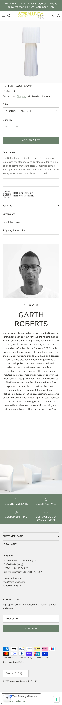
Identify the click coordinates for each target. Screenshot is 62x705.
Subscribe (30, 628)
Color (5, 104)
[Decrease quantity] (5, 126)
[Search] (10, 15)
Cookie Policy (42, 658)
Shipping (21, 96)
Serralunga (14, 681)
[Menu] (3, 15)
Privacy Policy (26, 658)
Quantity (7, 120)
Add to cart (31, 140)
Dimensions (9, 213)
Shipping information (14, 230)
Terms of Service (9, 658)
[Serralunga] (31, 15)
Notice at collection (15, 701)
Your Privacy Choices (24, 696)
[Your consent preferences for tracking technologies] (56, 699)
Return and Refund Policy (13, 662)
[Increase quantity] (18, 126)
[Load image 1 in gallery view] (31, 52)
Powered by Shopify (28, 681)
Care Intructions (11, 222)
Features (7, 205)
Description (9, 152)
